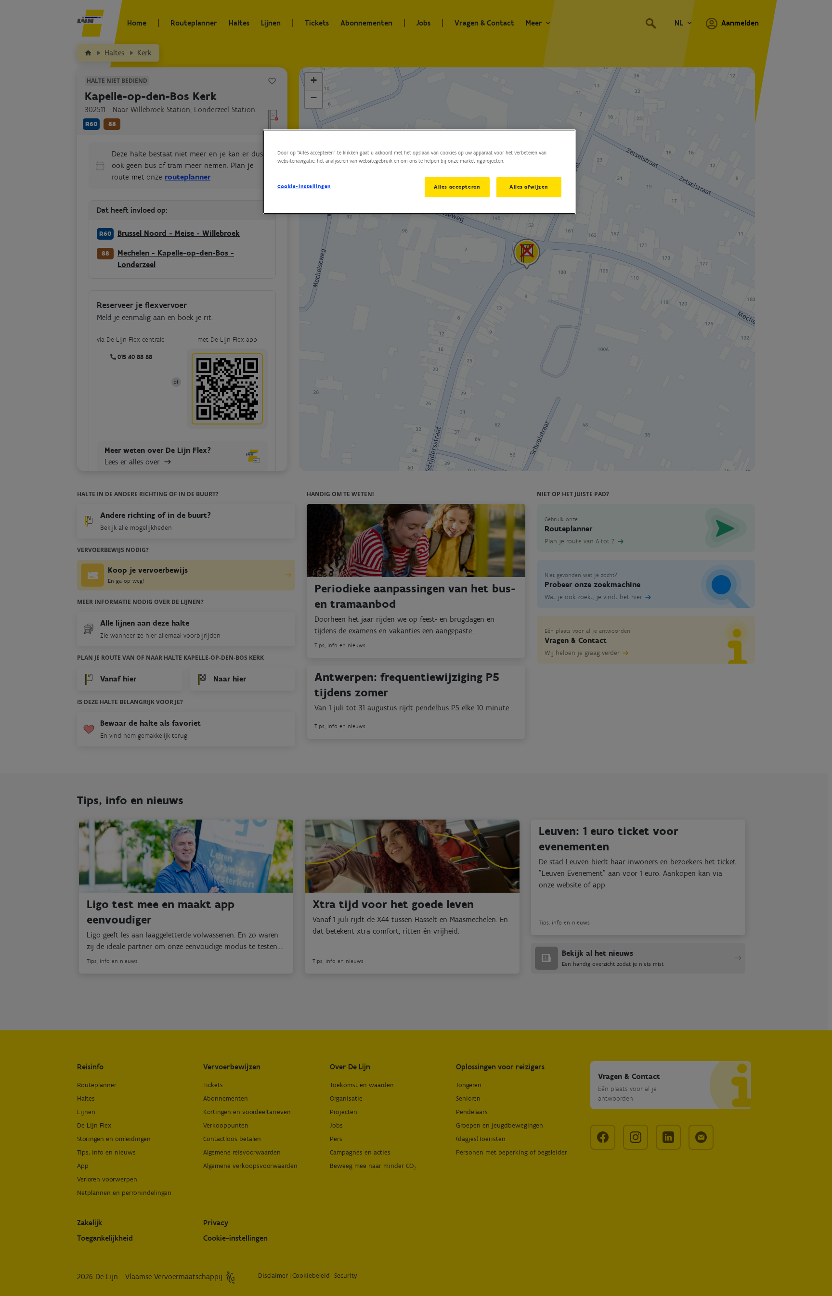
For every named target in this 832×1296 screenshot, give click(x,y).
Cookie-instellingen (304, 186)
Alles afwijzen (528, 186)
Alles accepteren (457, 186)
